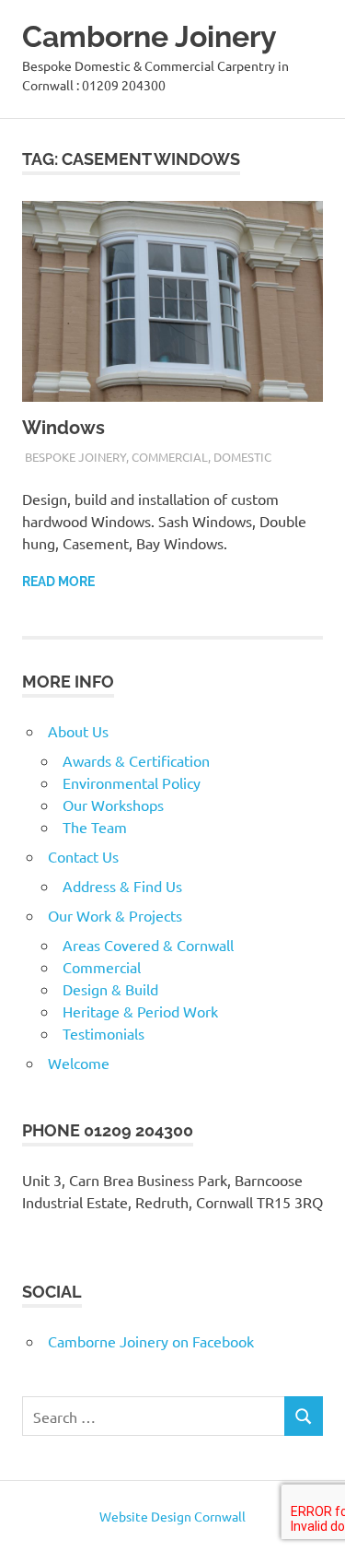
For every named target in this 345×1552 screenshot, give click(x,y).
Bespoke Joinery (75, 456)
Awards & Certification (136, 760)
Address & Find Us (122, 885)
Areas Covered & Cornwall (148, 944)
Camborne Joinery (149, 36)
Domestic (242, 456)
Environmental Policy (132, 782)
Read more (58, 581)
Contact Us (83, 856)
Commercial (102, 967)
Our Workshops (113, 804)
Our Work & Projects (115, 915)
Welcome (78, 1062)
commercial (170, 456)
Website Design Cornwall (172, 1516)
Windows (63, 428)
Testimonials (103, 1033)
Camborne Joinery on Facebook (151, 1341)
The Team (95, 826)
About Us (78, 731)
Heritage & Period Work (140, 1011)
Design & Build (110, 989)
